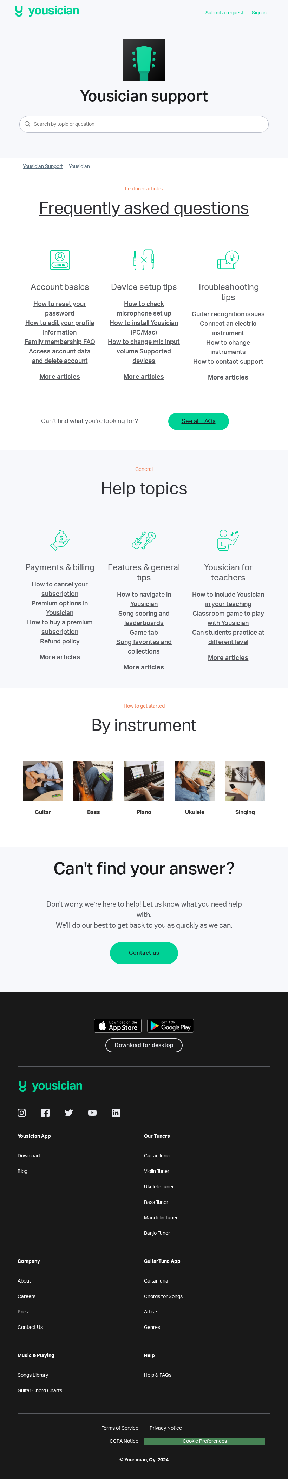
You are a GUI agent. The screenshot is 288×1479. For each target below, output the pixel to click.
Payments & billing (59, 568)
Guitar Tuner (157, 1156)
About (24, 1281)
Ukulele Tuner (159, 1187)
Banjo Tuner (157, 1233)
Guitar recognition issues (228, 314)
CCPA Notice (124, 1441)
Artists (151, 1312)
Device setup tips (144, 287)
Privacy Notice (166, 1428)
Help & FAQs (157, 1375)
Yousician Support (43, 166)
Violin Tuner (156, 1171)
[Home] (47, 12)
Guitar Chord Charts (40, 1390)
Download (29, 1156)
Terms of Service (120, 1428)
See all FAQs (199, 421)
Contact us (144, 953)
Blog (22, 1171)
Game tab (144, 633)
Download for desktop (144, 1045)
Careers (26, 1296)
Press (24, 1312)
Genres (152, 1327)
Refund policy (60, 641)
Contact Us (30, 1327)
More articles (60, 377)
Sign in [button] (259, 13)
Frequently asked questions (144, 208)
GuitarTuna (156, 1281)
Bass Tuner (156, 1202)
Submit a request (224, 13)
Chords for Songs (163, 1296)
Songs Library (33, 1375)
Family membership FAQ (60, 342)
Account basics (60, 287)
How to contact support (228, 362)
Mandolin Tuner (161, 1217)
